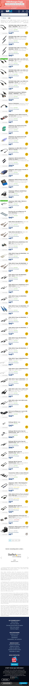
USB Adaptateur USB (18, 594)
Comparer (4, 33)
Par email (14, 664)
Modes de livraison (14, 646)
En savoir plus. (13, 676)
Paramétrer (6, 683)
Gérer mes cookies (14, 627)
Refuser (5, 679)
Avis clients (16, 623)
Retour (4, 18)
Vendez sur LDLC (14, 634)
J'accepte (23, 683)
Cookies (21, 625)
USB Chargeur (4, 568)
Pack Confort (17, 649)
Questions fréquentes (14, 644)
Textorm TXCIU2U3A (14, 103)
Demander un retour (14, 651)
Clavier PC (16, 21)
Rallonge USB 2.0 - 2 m (14, 422)
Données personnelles (11, 625)
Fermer (14, 8)
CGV (11, 623)
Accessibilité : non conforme (15, 639)
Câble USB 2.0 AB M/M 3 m (15, 232)
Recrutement (14, 635)
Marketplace (14, 637)
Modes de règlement (14, 648)
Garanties (10, 649)
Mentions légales (14, 628)
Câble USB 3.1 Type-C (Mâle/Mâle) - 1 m (18, 378)
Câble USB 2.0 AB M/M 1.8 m (16, 221)
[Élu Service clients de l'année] (14, 661)
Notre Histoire (14, 622)
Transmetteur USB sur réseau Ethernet (18, 472)
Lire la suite (25, 22)
